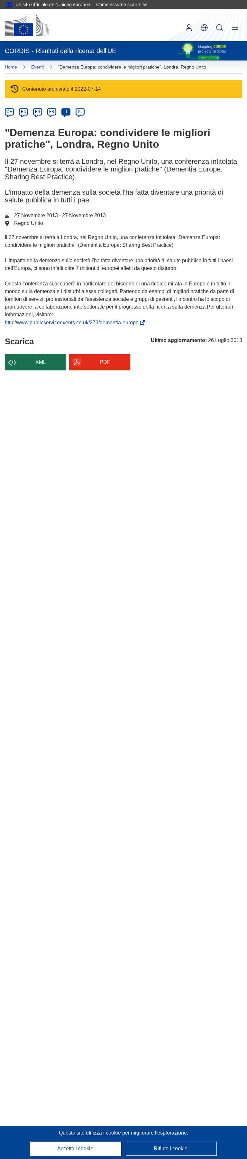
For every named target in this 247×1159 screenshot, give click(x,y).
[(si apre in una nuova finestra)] (27, 25)
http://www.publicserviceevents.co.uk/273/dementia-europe (73, 322)
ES (37, 111)
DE (9, 111)
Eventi (37, 67)
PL (80, 111)
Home (11, 67)
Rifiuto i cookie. (171, 1148)
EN (23, 111)
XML (40, 362)
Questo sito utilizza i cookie (90, 1133)
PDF (105, 362)
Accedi (189, 28)
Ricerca (220, 28)
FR (51, 111)
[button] (204, 28)
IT (66, 111)
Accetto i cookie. (76, 1148)
